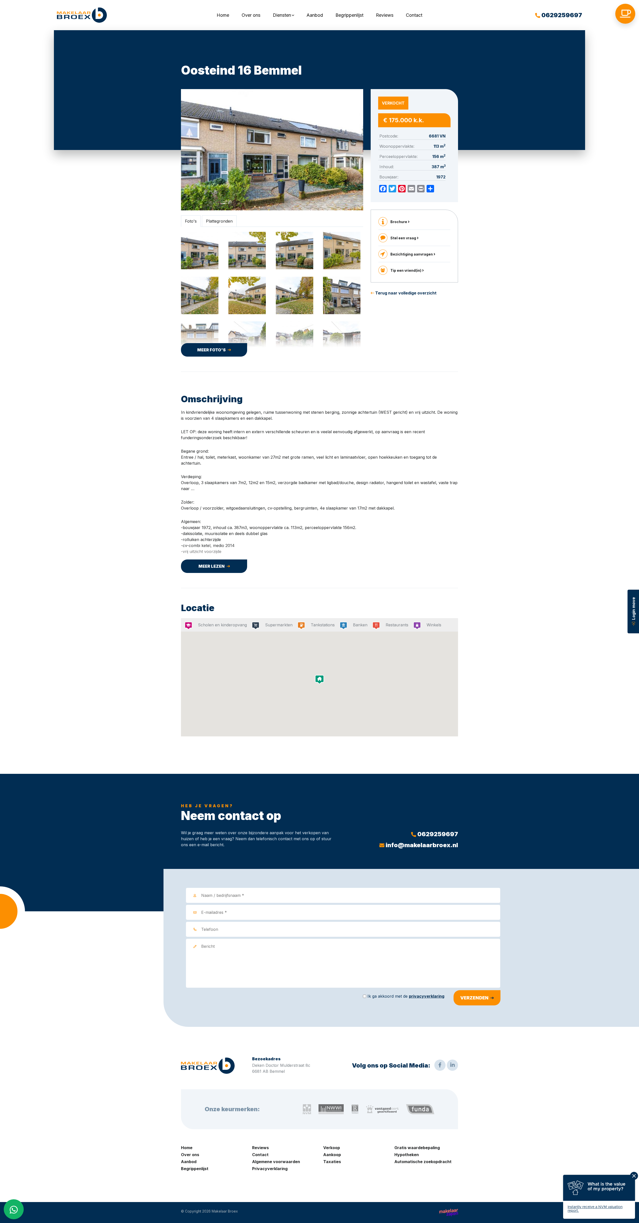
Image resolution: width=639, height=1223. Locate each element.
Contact (414, 15)
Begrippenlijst (349, 15)
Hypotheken (406, 1154)
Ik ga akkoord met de (405, 996)
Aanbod (315, 15)
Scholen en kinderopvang (222, 624)
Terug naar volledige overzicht (405, 292)
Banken (360, 624)
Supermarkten (279, 624)
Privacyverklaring (270, 1168)
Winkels (434, 624)
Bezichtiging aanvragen (412, 254)
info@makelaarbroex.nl (421, 845)
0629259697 (561, 15)
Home (223, 15)
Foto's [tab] (191, 221)
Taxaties (332, 1161)
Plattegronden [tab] (219, 221)
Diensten (282, 15)
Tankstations (323, 624)
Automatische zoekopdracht (423, 1161)
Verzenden (474, 997)
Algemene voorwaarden (276, 1161)
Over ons (251, 15)
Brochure (399, 222)
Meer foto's (211, 349)
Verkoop (331, 1147)
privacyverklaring (426, 996)
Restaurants (397, 624)
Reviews (384, 15)
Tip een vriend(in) (406, 270)
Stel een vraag (403, 238)
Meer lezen (211, 566)
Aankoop (332, 1154)
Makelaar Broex (225, 1211)
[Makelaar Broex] (82, 15)
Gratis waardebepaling (417, 1147)
